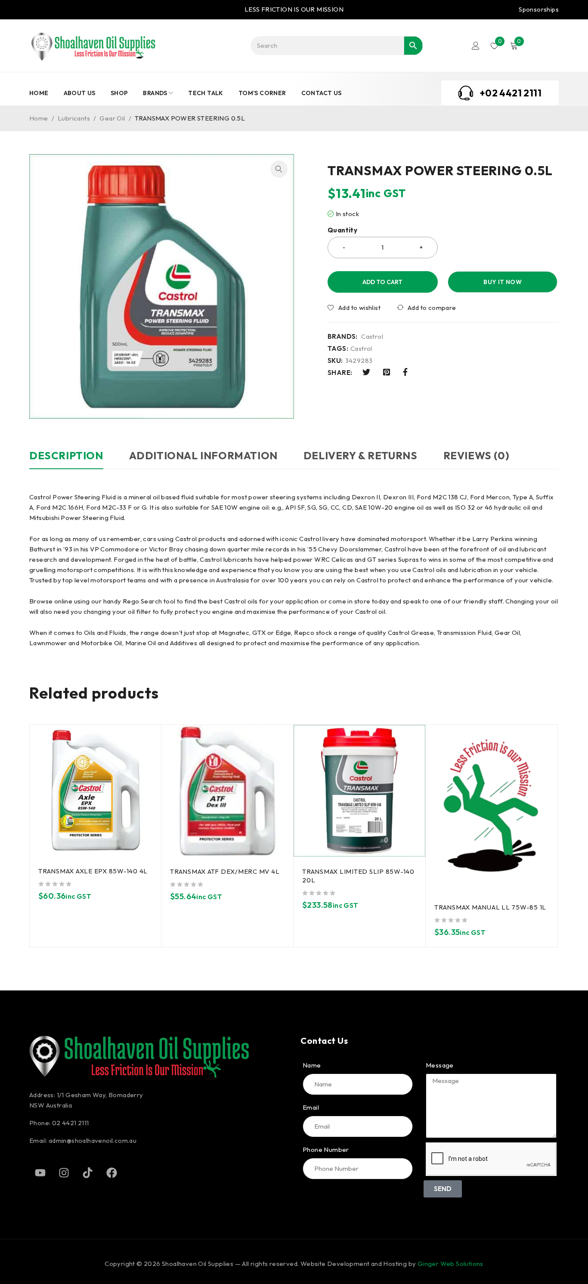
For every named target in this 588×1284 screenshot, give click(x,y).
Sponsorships (539, 9)
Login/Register (475, 45)
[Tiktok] (88, 1172)
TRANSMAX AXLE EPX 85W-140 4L (93, 871)
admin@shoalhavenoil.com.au (92, 1140)
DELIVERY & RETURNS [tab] (360, 455)
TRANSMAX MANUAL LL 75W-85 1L (490, 907)
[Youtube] (40, 1172)
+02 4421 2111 (511, 93)
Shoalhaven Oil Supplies (197, 1263)
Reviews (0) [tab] (476, 455)
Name (312, 1065)
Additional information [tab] (203, 455)
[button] (279, 169)
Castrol (372, 336)
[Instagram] (63, 1172)
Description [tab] (66, 455)
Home (38, 118)
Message (440, 1065)
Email (311, 1107)
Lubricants (74, 118)
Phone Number (326, 1150)
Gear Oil (112, 118)
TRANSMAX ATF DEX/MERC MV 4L (224, 871)
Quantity (342, 230)
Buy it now (502, 282)
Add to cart (382, 282)
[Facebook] (111, 1172)
